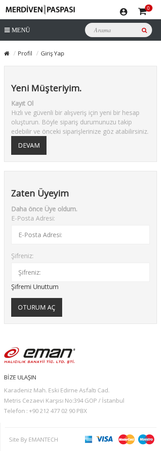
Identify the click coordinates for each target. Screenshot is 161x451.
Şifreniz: (22, 255)
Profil (25, 53)
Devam (29, 145)
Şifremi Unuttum (35, 286)
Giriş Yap (52, 53)
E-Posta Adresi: (33, 218)
